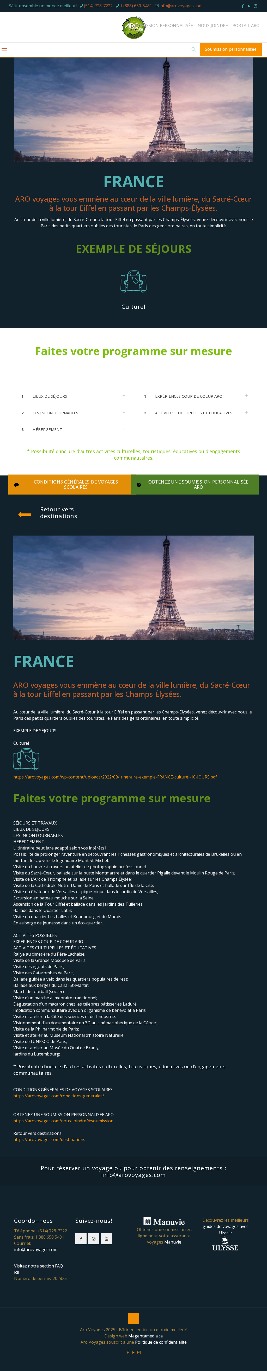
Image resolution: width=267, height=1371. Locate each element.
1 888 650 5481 (49, 1237)
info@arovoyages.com (181, 6)
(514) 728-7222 (98, 6)
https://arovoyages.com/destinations (49, 1139)
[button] (72, 396)
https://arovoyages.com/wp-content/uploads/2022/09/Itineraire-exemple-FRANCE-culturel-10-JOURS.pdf (115, 777)
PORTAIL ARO (246, 25)
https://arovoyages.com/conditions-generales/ (58, 1096)
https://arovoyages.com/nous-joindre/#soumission (63, 1121)
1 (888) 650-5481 (136, 6)
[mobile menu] (4, 50)
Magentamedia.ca (145, 1336)
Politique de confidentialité (161, 1342)
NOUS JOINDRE (213, 25)
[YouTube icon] (249, 6)
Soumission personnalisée (231, 49)
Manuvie (172, 1242)
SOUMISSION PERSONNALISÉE (162, 25)
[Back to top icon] (133, 1318)
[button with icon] (81, 1238)
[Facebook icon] (243, 6)
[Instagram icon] (256, 6)
